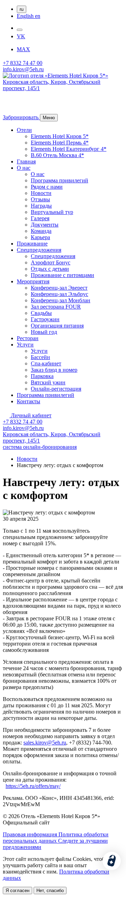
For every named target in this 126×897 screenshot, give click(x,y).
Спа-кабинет (46, 363)
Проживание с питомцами (62, 275)
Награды (41, 206)
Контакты (28, 401)
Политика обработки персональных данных (55, 837)
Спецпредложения (39, 250)
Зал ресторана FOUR (56, 307)
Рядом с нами (47, 187)
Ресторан (27, 338)
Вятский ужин (48, 382)
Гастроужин (45, 319)
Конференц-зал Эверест (59, 288)
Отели (24, 130)
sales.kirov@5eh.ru (44, 743)
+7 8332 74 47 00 (22, 63)
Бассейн (40, 357)
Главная (26, 161)
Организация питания (57, 326)
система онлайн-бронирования (40, 447)
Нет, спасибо (50, 890)
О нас (23, 168)
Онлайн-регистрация (56, 389)
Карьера (40, 237)
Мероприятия (33, 281)
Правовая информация (30, 834)
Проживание (32, 244)
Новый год (44, 332)
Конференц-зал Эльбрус (59, 294)
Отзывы (40, 199)
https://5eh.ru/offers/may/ (33, 786)
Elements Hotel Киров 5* (60, 136)
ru (21, 9)
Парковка (42, 376)
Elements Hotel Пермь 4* (60, 143)
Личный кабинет (30, 415)
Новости (41, 193)
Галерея (40, 218)
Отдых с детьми (50, 269)
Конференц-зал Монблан (60, 300)
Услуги (25, 345)
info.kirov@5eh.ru (23, 69)
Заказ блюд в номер (54, 370)
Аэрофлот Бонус (50, 262)
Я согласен (17, 890)
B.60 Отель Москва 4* (57, 155)
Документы (44, 225)
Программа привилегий (59, 180)
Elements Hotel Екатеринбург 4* (68, 149)
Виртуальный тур (52, 212)
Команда (41, 231)
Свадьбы (41, 313)
